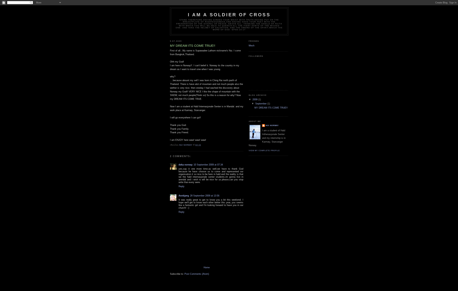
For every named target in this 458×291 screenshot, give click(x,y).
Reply (181, 186)
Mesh (251, 45)
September (261, 103)
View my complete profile (264, 150)
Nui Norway (272, 125)
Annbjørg (184, 195)
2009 (255, 99)
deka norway (186, 164)
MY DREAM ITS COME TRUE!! (271, 107)
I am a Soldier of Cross (229, 14)
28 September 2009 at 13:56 (204, 195)
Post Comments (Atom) (196, 274)
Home (207, 267)
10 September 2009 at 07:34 (208, 164)
